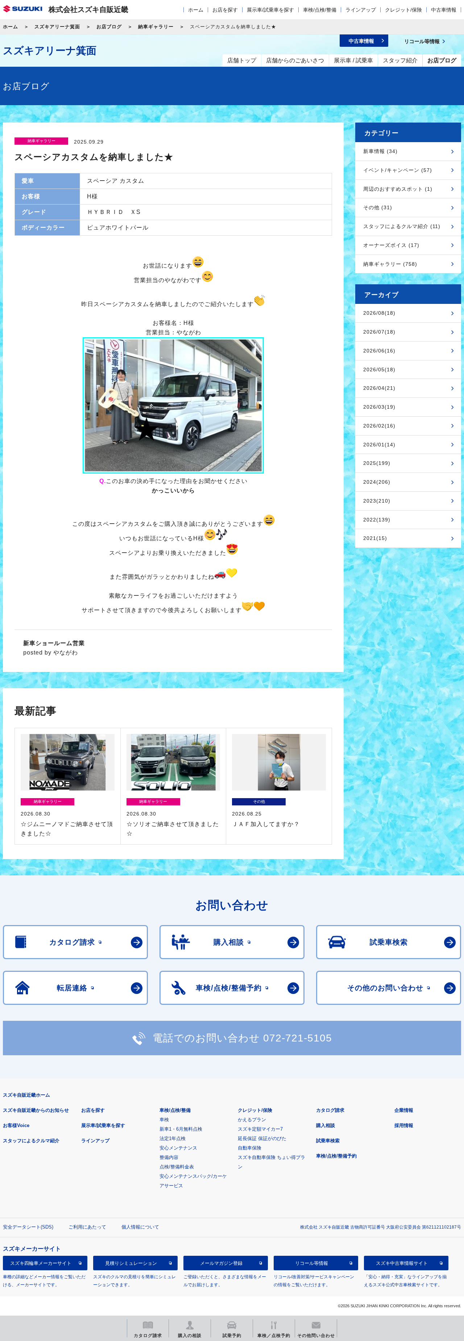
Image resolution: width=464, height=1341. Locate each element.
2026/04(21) (379, 388)
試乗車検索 (328, 1140)
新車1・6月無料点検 (181, 1129)
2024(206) (376, 482)
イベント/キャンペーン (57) (397, 170)
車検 (164, 1119)
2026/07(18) (379, 332)
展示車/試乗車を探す (270, 9)
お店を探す (225, 9)
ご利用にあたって (87, 1227)
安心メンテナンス (178, 1148)
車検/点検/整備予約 (336, 1156)
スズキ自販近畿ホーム (26, 1095)
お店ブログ (109, 26)
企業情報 (403, 1110)
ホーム (195, 9)
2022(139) (376, 520)
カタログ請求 (330, 1110)
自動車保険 (249, 1148)
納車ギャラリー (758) (390, 264)
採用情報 (403, 1125)
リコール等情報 (311, 1263)
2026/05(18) (379, 369)
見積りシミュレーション (131, 1263)
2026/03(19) (379, 407)
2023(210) (376, 501)
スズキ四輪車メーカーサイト (40, 1263)
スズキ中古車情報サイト (402, 1263)
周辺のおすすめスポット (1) (397, 189)
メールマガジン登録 (221, 1263)
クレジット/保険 (403, 9)
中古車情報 (443, 9)
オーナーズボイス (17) (391, 245)
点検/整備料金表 (177, 1166)
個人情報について (140, 1227)
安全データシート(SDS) (28, 1227)
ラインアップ (360, 9)
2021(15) (375, 538)
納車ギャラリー (156, 26)
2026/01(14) (379, 444)
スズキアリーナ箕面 (57, 26)
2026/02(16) (379, 426)
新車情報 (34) (380, 151)
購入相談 (325, 1125)
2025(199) (376, 463)
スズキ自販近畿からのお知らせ (36, 1110)
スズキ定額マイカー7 (260, 1129)
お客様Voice (16, 1125)
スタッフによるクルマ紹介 (31, 1140)
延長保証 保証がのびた (262, 1138)
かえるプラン (252, 1119)
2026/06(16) (379, 351)
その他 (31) (377, 207)
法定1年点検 (173, 1138)
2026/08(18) (379, 313)
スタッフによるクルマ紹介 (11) (401, 226)
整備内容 (169, 1157)
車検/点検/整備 (319, 9)
